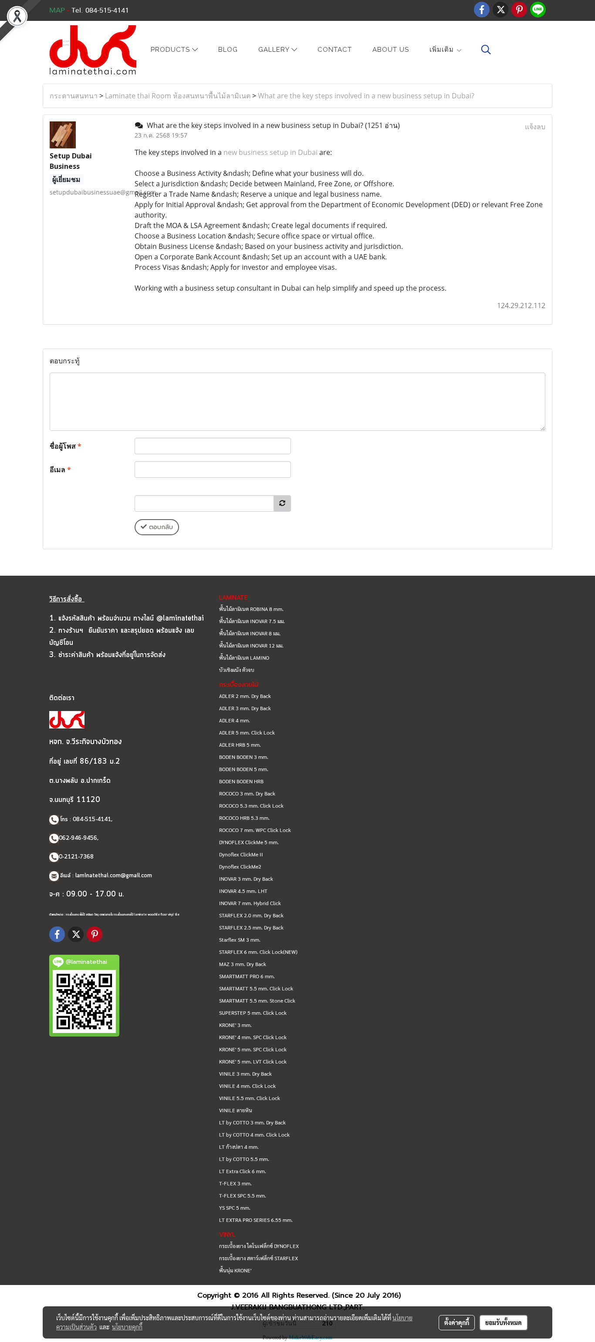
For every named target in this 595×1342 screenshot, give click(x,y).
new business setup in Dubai (270, 152)
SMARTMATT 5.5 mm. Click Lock (256, 988)
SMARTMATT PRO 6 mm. (247, 976)
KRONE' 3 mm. (235, 1024)
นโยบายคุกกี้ (127, 1327)
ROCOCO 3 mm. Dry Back (247, 793)
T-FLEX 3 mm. (235, 1183)
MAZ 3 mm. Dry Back (242, 963)
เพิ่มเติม (442, 50)
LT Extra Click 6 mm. (242, 1171)
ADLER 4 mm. (234, 720)
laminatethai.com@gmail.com (113, 876)
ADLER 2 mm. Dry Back (245, 695)
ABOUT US (390, 50)
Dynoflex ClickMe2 (240, 866)
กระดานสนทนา (74, 96)
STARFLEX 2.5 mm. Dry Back (251, 927)
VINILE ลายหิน (235, 1110)
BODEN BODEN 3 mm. (243, 756)
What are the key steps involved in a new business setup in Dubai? (366, 96)
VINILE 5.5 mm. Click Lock (249, 1097)
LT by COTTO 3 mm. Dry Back (252, 1122)
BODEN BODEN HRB (241, 781)
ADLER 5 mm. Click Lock (247, 732)
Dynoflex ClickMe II (241, 854)
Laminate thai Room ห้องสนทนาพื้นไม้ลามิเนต (177, 96)
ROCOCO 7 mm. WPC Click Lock (255, 829)
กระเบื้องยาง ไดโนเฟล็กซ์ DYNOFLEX (259, 1245)
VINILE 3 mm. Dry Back (245, 1073)
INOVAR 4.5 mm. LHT (243, 890)
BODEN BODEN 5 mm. (243, 768)
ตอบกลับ (160, 527)
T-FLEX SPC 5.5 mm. (242, 1195)
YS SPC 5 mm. (234, 1207)
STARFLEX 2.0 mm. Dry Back (251, 915)
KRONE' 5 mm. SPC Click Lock (253, 1049)
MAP (57, 10)
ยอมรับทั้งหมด (503, 1322)
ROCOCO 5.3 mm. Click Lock (251, 805)
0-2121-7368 (76, 857)
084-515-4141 (92, 819)
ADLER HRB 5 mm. (240, 744)
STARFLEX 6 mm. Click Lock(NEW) (258, 951)
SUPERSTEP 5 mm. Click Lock (253, 1012)
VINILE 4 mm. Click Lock (247, 1085)
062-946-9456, (78, 838)
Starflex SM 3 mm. (239, 939)
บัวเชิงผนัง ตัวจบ (236, 669)
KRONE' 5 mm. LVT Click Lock (253, 1061)
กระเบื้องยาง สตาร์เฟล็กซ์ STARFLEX (258, 1258)
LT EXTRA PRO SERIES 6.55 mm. (256, 1219)
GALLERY (274, 50)
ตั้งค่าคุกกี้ (456, 1322)
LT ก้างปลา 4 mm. (239, 1146)
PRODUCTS (171, 50)
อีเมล (60, 469)
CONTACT (335, 50)
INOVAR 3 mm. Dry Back (246, 878)
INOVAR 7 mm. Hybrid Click (250, 902)
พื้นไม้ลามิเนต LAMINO (244, 657)
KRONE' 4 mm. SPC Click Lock (253, 1036)
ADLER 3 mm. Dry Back (245, 708)
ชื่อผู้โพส (65, 446)
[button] (486, 49)
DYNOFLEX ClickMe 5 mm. (249, 842)
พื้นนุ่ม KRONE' (235, 1270)
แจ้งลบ (535, 126)
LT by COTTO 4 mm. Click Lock (254, 1134)
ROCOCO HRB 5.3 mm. (244, 817)
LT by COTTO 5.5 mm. (244, 1158)
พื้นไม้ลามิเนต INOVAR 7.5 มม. (252, 620)
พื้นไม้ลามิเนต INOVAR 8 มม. (250, 633)
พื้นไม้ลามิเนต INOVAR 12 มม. (251, 645)
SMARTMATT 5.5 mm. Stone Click (257, 1000)
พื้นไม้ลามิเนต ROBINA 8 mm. (251, 608)
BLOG (228, 50)
